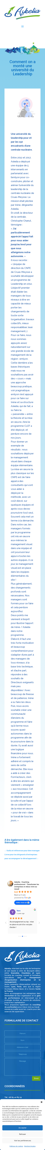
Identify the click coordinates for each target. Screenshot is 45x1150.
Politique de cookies (16, 1146)
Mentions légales (30, 1146)
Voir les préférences (22, 1141)
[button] (41, 1102)
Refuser (22, 1134)
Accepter (22, 1128)
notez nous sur (21, 902)
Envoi (36, 1078)
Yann (19, 910)
